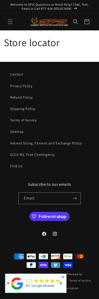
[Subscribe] (74, 198)
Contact (16, 74)
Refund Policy (21, 97)
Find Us (16, 166)
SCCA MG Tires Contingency (32, 154)
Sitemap (17, 131)
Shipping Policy (22, 108)
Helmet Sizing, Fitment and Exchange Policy (46, 143)
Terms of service (80, 280)
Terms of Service (23, 120)
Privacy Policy (21, 86)
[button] (10, 21)
